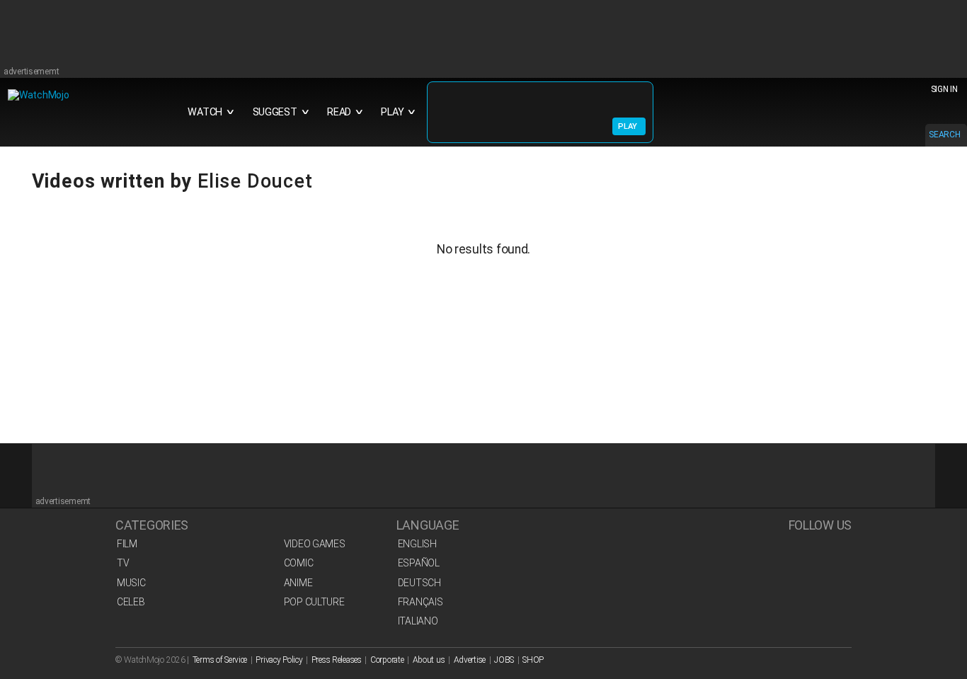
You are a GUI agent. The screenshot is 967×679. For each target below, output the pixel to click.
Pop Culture (314, 601)
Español (419, 563)
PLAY (627, 126)
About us (429, 660)
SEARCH (944, 134)
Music (131, 582)
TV (123, 563)
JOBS (504, 660)
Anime (298, 582)
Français (420, 601)
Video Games (314, 543)
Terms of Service (220, 660)
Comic (299, 563)
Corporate (387, 660)
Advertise (470, 660)
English (417, 543)
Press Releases (336, 660)
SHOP (533, 660)
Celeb (131, 601)
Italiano (418, 621)
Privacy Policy (279, 660)
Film (127, 543)
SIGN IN (944, 89)
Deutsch (419, 582)
